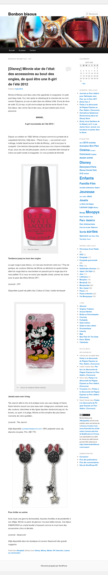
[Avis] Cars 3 (85, 101)
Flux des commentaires (89, 462)
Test (97, 236)
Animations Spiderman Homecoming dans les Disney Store (89, 116)
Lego (90, 207)
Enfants (87, 178)
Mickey (43, 550)
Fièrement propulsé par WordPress (54, 566)
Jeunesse (87, 191)
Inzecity (83, 331)
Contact (33, 50)
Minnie (49, 550)
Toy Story (83, 239)
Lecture (83, 207)
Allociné (83, 306)
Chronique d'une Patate (89, 249)
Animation (84, 145)
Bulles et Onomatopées (89, 314)
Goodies (82, 188)
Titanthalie (84, 342)
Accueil (12, 50)
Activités (92, 142)
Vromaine (83, 389)
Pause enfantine (86, 293)
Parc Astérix (87, 220)
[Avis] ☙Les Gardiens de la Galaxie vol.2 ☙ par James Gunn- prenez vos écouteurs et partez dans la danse (90, 127)
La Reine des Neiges (87, 204)
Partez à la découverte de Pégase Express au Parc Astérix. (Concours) (89, 107)
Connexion (84, 456)
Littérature (84, 276)
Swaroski (59, 550)
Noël (81, 216)
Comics (92, 150)
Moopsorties (85, 285)
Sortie (83, 232)
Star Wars (92, 236)
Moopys (92, 211)
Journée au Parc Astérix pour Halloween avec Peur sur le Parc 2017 (89, 96)
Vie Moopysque (86, 296)
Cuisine (93, 154)
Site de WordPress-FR (88, 465)
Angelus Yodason (87, 309)
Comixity (83, 317)
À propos (22, 50)
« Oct (83, 83)
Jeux (89, 196)
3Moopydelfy (84, 420)
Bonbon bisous (22, 14)
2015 (85, 142)
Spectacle (84, 235)
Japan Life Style (86, 271)
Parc (91, 217)
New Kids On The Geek (89, 336)
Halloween (90, 187)
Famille (84, 183)
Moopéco (83, 279)
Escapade (83, 257)
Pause (82, 290)
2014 (81, 143)
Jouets (84, 200)
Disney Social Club (88, 170)
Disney (37, 550)
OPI (54, 550)
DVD (81, 173)
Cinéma (85, 150)
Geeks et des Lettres (88, 325)
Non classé (84, 288)
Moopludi (20, 550)
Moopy (82, 212)
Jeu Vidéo (83, 196)
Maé (81, 334)
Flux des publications (88, 459)
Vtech (89, 239)
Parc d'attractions (87, 224)
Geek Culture (85, 322)
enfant (86, 173)
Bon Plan (94, 145)
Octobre (86, 217)
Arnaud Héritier (86, 311)
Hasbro (97, 188)
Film (93, 183)
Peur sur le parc (85, 227)
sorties (92, 231)
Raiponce (94, 227)
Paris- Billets (85, 339)
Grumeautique (85, 328)
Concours (85, 154)
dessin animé (86, 157)
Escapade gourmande (88, 260)
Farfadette (84, 320)
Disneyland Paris (88, 166)
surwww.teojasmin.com (32, 428)
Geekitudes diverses (88, 268)
